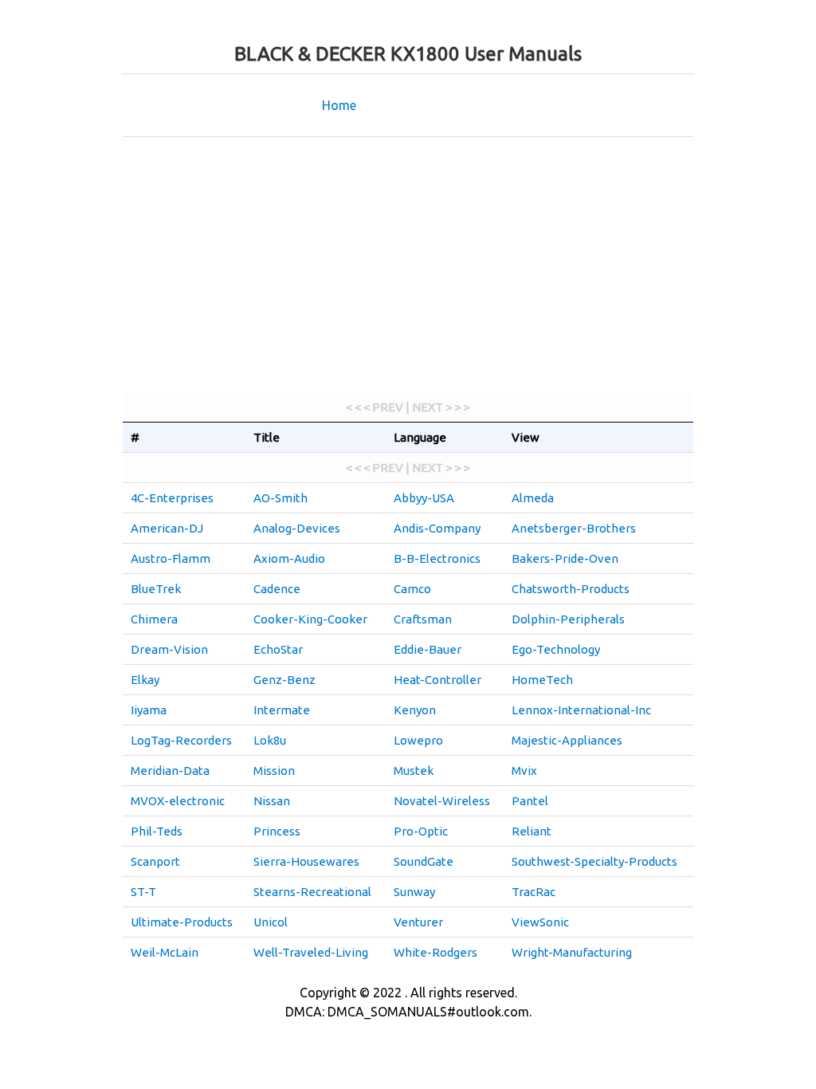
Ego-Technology (556, 649)
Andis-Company (437, 528)
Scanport (155, 861)
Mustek (414, 770)
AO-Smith (280, 498)
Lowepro (418, 740)
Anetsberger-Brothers (574, 528)
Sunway (414, 891)
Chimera (154, 619)
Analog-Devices (296, 528)
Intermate (281, 710)
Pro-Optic (421, 831)
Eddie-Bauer (427, 649)
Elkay (145, 679)
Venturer (418, 922)
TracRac (533, 891)
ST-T (143, 891)
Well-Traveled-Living (310, 952)
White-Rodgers (435, 952)
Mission (274, 770)
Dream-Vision (169, 649)
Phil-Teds (156, 831)
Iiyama (149, 710)
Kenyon (415, 710)
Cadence (276, 589)
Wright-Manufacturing (572, 952)
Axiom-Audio (289, 558)
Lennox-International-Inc (581, 710)
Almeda (533, 498)
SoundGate (423, 861)
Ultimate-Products (182, 922)
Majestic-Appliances (567, 740)
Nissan (271, 801)
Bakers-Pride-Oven (565, 558)
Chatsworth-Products (571, 589)
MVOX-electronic (178, 801)
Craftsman (423, 619)
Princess (276, 831)
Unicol (270, 922)
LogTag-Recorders (181, 740)
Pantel (530, 801)
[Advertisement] (408, 264)
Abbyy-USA (424, 498)
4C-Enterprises (172, 498)
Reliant (531, 831)
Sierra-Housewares (306, 861)
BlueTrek (156, 589)
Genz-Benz (284, 679)
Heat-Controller (437, 679)
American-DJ (167, 528)
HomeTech (542, 679)
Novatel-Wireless (442, 801)
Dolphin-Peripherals (568, 619)
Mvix (524, 770)
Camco (412, 589)
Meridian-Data (170, 770)
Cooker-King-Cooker (310, 619)
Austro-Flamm (170, 558)
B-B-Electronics (437, 558)
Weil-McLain (164, 952)
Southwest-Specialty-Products (594, 861)
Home (339, 105)
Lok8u (269, 740)
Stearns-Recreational (312, 891)
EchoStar (278, 649)
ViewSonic (540, 922)
